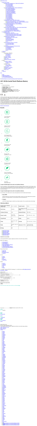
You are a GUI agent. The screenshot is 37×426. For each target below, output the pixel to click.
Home (3, 74)
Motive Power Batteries (5, 75)
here (19, 285)
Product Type (2, 277)
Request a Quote (2, 105)
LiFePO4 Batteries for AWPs (6, 76)
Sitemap (6, 270)
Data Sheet (7, 105)
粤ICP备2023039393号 (27, 269)
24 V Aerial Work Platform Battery (7, 77)
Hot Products (2, 270)
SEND (2, 283)
